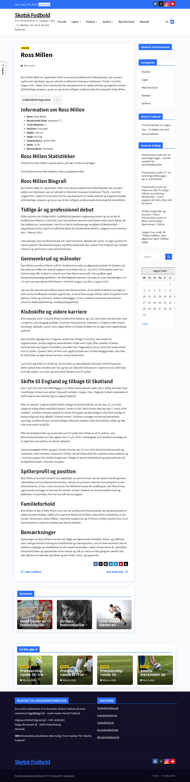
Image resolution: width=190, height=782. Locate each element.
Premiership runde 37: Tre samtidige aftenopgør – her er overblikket (156, 176)
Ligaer (76, 21)
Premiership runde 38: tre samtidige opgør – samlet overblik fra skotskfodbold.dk (156, 159)
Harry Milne (33, 571)
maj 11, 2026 (109, 680)
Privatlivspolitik (168, 775)
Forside (62, 21)
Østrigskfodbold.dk (108, 737)
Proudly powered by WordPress (29, 775)
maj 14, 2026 (69, 680)
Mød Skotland (126, 21)
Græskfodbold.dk (107, 715)
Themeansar (69, 775)
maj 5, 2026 (149, 680)
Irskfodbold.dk (105, 722)
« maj (145, 323)
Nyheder (144, 21)
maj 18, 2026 (29, 680)
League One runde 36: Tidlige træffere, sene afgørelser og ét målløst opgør (155, 237)
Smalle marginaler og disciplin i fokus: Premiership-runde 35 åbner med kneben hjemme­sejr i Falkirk (154, 217)
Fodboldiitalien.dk (108, 708)
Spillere (107, 21)
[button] (167, 22)
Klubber (91, 21)
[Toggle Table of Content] (55, 99)
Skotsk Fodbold (32, 15)
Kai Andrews (115, 571)
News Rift (56, 775)
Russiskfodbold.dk (107, 730)
